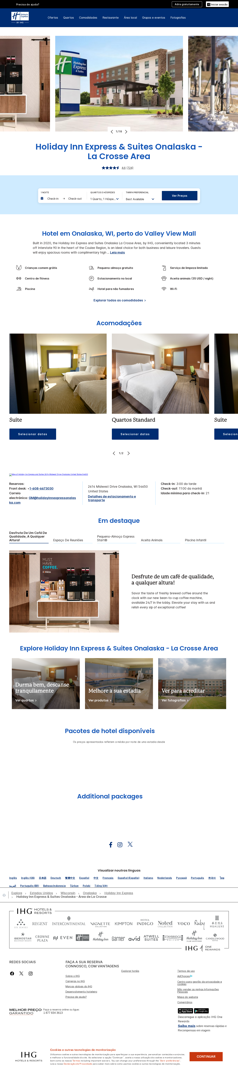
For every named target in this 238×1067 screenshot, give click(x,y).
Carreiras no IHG (75, 981)
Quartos (68, 17)
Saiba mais (186, 1026)
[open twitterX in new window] (128, 844)
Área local (130, 17)
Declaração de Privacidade (78, 1063)
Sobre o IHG (73, 975)
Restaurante (110, 17)
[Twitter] (21, 973)
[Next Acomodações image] (128, 453)
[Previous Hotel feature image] (112, 132)
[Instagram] (30, 973)
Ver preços (179, 195)
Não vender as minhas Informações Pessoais (198, 990)
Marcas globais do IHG (79, 986)
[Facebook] (13, 973)
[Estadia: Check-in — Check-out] (62, 198)
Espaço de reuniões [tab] (68, 540)
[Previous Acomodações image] (114, 453)
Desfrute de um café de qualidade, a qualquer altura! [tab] (28, 536)
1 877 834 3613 (53, 1012)
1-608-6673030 (41, 488)
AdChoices (183, 976)
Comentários (184, 1002)
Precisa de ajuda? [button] (27, 4)
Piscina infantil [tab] (195, 540)
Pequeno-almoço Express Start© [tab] (116, 538)
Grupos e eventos (153, 17)
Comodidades (88, 17)
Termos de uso (186, 970)
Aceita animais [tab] (152, 540)
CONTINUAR (206, 1056)
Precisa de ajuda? (76, 996)
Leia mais (117, 252)
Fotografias (178, 17)
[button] (217, 4)
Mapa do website (187, 997)
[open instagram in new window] (118, 844)
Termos (76, 1060)
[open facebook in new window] (108, 844)
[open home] (5, 895)
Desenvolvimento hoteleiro (81, 991)
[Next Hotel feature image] (125, 132)
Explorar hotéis (130, 970)
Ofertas (53, 17)
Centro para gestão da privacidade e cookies (199, 983)
